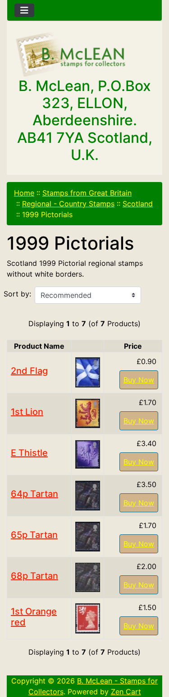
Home (24, 192)
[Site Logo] (84, 54)
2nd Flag (29, 370)
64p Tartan (34, 493)
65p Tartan (34, 534)
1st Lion (27, 411)
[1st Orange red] (87, 617)
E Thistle (29, 452)
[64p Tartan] (87, 494)
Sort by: (17, 293)
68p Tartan (34, 575)
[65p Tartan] (87, 535)
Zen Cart (126, 691)
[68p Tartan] (87, 576)
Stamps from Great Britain (87, 192)
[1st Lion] (87, 412)
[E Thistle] (87, 453)
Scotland (138, 203)
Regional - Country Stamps (68, 203)
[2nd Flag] (87, 371)
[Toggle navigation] (24, 10)
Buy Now (138, 379)
